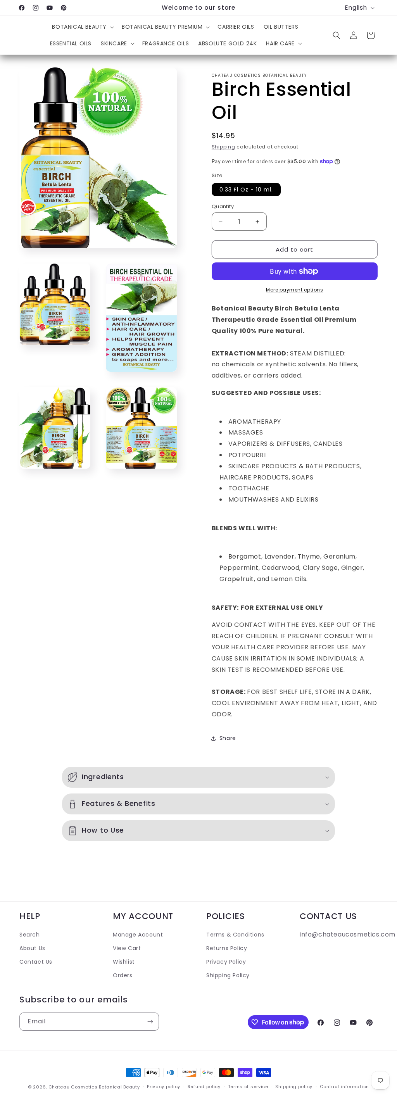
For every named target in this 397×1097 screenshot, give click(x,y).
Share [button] (227, 738)
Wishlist (124, 962)
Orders (123, 975)
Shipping (223, 146)
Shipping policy (293, 1086)
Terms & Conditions (235, 934)
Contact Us (35, 962)
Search (29, 934)
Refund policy (204, 1086)
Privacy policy (163, 1086)
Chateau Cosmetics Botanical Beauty (94, 1087)
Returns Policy (226, 948)
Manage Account (138, 934)
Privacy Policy (226, 962)
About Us (32, 948)
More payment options (294, 289)
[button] (82, 27)
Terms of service (248, 1086)
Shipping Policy (228, 975)
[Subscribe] (150, 1021)
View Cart (127, 948)
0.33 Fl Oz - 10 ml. (246, 189)
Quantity (223, 206)
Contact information (344, 1086)
